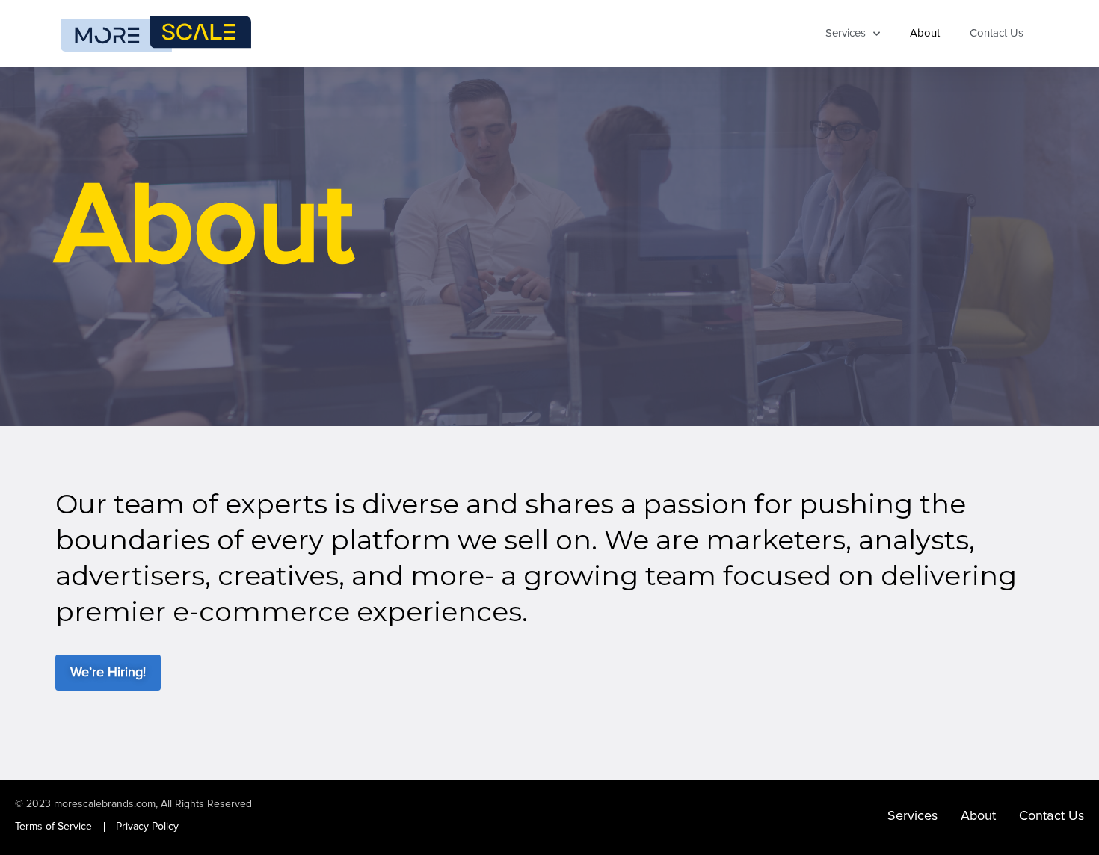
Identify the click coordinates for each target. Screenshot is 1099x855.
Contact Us (996, 33)
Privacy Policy (147, 826)
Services (845, 33)
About (925, 33)
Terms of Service (53, 826)
